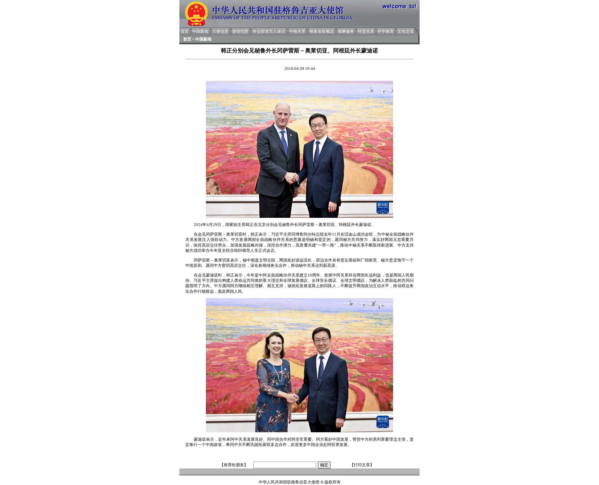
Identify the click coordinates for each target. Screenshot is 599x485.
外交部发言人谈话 (269, 31)
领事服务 (346, 31)
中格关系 (297, 31)
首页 (185, 31)
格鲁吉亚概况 (321, 31)
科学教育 (385, 31)
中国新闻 (200, 31)
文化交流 (405, 31)
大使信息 (220, 31)
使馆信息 (240, 31)
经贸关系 (366, 31)
